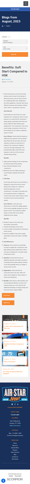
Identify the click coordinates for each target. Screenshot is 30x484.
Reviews (15, 450)
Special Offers (15, 447)
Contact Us (15, 457)
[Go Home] (2, 26)
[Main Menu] (25, 3)
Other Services (15, 452)
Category (5, 40)
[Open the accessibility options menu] (3, 481)
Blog (15, 454)
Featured (4, 37)
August (8, 26)
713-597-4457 (15, 9)
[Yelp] (17, 404)
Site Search (15, 459)
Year (4, 47)
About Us (15, 445)
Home (15, 443)
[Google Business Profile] (12, 404)
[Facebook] (15, 404)
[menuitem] (15, 443)
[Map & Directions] (15, 425)
